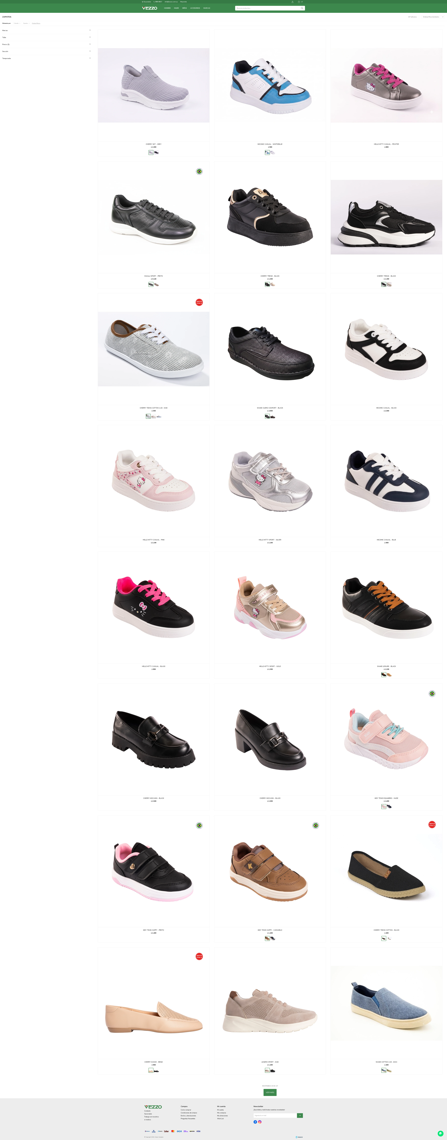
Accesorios (195, 8)
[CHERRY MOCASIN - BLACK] (154, 739)
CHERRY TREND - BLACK (270, 276)
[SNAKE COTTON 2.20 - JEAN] (386, 1003)
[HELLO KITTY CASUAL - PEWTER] (386, 85)
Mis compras (221, 1113)
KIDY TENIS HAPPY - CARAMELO (270, 930)
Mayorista (183, 2)
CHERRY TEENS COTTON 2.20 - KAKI (153, 408)
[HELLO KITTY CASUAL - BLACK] (154, 607)
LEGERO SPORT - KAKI (270, 1062)
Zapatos (25, 23)
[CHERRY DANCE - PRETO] (156, 1070)
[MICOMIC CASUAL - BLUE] (386, 481)
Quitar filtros (36, 23)
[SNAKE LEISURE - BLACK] (386, 607)
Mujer (176, 8)
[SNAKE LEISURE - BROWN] (389, 674)
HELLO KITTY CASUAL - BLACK (153, 666)
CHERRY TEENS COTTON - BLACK (386, 930)
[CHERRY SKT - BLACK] (156, 152)
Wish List (220, 1119)
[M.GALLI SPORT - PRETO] (154, 217)
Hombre (167, 8)
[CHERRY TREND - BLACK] (270, 217)
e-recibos (147, 1120)
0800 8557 (158, 2)
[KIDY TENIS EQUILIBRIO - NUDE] (386, 739)
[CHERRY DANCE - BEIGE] (154, 1003)
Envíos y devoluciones (188, 1116)
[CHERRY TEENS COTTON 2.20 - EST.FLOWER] (153, 416)
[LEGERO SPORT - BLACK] (272, 1070)
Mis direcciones (222, 1116)
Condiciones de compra (189, 1113)
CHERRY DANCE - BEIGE (153, 1062)
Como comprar (186, 1110)
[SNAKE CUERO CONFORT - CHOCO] (272, 416)
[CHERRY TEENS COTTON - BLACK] (386, 871)
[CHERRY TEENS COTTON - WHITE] (389, 938)
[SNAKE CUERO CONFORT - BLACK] (270, 349)
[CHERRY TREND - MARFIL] (272, 284)
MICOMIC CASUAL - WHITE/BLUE (270, 144)
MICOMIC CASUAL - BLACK (386, 408)
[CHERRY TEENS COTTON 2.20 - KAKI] (154, 349)
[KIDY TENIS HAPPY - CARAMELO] (270, 871)
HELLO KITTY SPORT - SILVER (270, 540)
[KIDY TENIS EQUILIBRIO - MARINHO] (389, 806)
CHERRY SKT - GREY (153, 144)
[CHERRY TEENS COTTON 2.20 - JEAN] (159, 416)
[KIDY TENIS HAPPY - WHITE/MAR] (272, 938)
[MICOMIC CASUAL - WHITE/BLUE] (270, 85)
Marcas (206, 8)
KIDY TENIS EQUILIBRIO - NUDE (386, 798)
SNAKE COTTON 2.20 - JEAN (386, 1062)
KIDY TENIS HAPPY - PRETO (153, 930)
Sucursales (147, 2)
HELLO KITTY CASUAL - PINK (153, 540)
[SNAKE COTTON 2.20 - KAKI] (389, 1070)
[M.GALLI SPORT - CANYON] (156, 284)
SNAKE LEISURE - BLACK (386, 666)
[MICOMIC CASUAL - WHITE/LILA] (272, 152)
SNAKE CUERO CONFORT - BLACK (270, 408)
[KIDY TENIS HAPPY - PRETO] (154, 871)
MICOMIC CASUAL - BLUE (386, 540)
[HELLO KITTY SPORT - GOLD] (270, 607)
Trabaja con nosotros (151, 1117)
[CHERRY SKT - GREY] (154, 85)
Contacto (147, 1111)
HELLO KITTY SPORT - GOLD (270, 666)
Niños (184, 8)
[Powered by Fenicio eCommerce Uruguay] (299, 1137)
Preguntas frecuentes (188, 1119)
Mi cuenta (220, 1110)
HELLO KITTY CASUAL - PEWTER (386, 144)
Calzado (16, 23)
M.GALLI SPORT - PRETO (153, 276)
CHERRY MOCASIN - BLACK (153, 798)
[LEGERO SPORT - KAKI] (270, 1003)
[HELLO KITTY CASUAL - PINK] (154, 481)
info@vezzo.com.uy (171, 2)
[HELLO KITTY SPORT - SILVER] (270, 481)
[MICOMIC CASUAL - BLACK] (386, 349)
